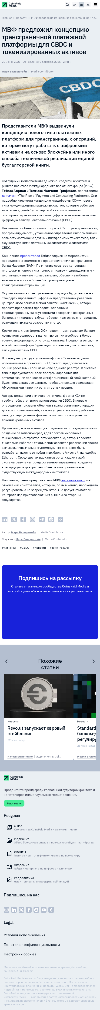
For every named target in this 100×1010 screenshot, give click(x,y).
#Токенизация (59, 547)
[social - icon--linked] (14, 910)
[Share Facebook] (23, 519)
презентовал (30, 256)
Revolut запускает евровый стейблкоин (36, 730)
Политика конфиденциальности (32, 944)
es (88, 5)
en (75, 5)
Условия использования (25, 935)
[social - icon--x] (21, 910)
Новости (21, 18)
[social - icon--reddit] (36, 910)
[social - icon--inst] (6, 910)
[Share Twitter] (14, 519)
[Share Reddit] (51, 519)
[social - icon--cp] (51, 910)
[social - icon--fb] (29, 910)
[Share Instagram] (32, 519)
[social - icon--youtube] (44, 910)
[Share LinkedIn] (4, 519)
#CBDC (24, 547)
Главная (7, 18)
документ (9, 195)
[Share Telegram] (42, 519)
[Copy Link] (60, 519)
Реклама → (14, 803)
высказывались (73, 480)
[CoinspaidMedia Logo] (12, 4)
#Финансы (9, 547)
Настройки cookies (20, 954)
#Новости (39, 547)
